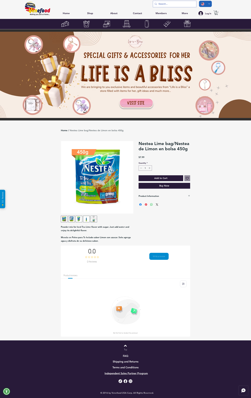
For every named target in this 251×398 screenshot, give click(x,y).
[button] (216, 12)
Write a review (159, 256)
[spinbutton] (145, 168)
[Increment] (150, 168)
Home (64, 130)
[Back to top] (125, 345)
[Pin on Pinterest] (146, 204)
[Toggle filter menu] (183, 283)
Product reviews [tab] (70, 275)
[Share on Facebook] (140, 204)
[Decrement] (140, 168)
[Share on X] (157, 204)
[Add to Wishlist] (187, 178)
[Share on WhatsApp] (151, 204)
